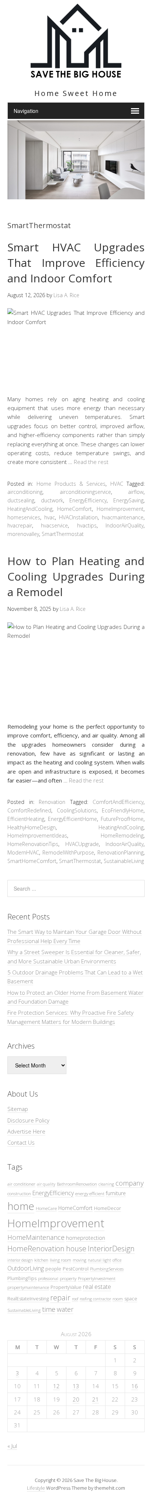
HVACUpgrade (82, 843)
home (20, 1206)
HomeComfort (74, 508)
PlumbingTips (22, 1278)
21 (95, 1399)
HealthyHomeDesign (31, 827)
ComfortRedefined (29, 810)
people (53, 1268)
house (76, 1248)
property (68, 1278)
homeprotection (85, 1237)
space (130, 1298)
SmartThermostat (63, 533)
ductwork (52, 500)
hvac (49, 517)
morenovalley (23, 533)
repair (60, 1298)
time (48, 1309)
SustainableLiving (124, 860)
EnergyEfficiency (88, 500)
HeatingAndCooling (29, 508)
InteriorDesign (111, 1248)
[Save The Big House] (76, 73)
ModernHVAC (23, 852)
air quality (46, 1184)
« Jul (12, 1445)
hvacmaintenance (123, 517)
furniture (116, 1193)
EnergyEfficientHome (72, 818)
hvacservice (54, 525)
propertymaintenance (28, 1287)
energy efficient (89, 1193)
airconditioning (24, 491)
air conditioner (21, 1184)
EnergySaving (128, 500)
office (117, 1260)
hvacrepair (19, 525)
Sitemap (17, 1108)
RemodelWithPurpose (68, 852)
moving (79, 1260)
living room (60, 1260)
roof (75, 1298)
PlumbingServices (107, 1269)
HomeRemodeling (122, 835)
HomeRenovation (36, 1248)
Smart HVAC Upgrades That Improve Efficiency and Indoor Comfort (76, 263)
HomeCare (46, 1208)
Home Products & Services (71, 483)
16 (134, 1386)
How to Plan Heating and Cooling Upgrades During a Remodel (76, 576)
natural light (99, 1260)
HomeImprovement (120, 508)
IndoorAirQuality (125, 525)
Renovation (52, 801)
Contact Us (21, 1142)
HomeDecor (107, 1208)
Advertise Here (26, 1131)
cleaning (106, 1184)
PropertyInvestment (96, 1278)
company (129, 1182)
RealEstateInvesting (28, 1298)
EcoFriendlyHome (123, 810)
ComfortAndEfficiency (118, 801)
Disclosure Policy (28, 1120)
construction (19, 1193)
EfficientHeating (25, 818)
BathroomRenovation (77, 1184)
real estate (97, 1287)
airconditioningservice (85, 491)
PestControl (76, 1268)
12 (56, 1386)
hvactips (87, 525)
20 (76, 1399)
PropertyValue (66, 1287)
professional (48, 1278)
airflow (136, 491)
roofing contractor (95, 1298)
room (118, 1298)
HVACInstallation (78, 517)
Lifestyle (36, 1488)
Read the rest (91, 461)
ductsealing (20, 500)
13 (76, 1386)
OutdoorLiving (25, 1268)
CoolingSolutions (77, 810)
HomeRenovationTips (32, 843)
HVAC (116, 483)
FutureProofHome (122, 818)
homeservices (23, 517)
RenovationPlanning (120, 852)
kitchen (41, 1260)
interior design (20, 1260)
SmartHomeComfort (31, 860)
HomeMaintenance (36, 1237)
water (65, 1309)
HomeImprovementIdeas (37, 835)
